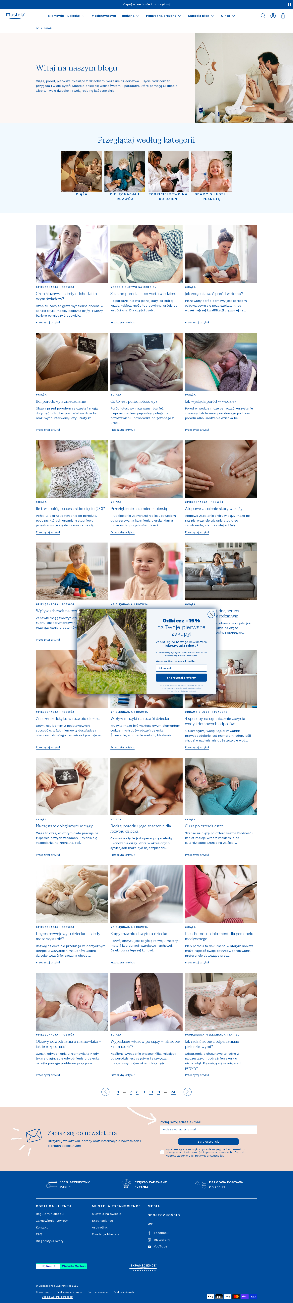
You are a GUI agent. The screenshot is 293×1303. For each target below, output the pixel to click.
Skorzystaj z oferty (181, 677)
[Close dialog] (211, 614)
